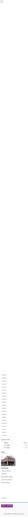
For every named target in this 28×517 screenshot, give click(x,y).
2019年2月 (4, 390)
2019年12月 (4, 375)
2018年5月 (4, 411)
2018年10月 (4, 399)
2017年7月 (4, 429)
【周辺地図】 (4, 498)
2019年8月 (4, 384)
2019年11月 (4, 378)
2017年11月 (4, 420)
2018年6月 (4, 408)
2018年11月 (4, 396)
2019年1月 (4, 393)
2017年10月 (4, 423)
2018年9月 (4, 402)
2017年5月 (4, 435)
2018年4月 (4, 414)
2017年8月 (4, 426)
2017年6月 (4, 432)
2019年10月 (4, 381)
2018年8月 (4, 405)
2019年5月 (4, 387)
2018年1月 (4, 417)
